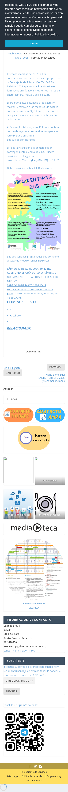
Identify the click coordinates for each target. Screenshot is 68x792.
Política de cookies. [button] (47, 34)
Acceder (8, 388)
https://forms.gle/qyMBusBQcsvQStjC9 (37, 160)
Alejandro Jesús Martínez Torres (42, 53)
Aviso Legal (12, 776)
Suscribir (12, 691)
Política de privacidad (32, 776)
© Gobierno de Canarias (34, 771)
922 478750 (10, 642)
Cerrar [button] (34, 43)
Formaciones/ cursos (43, 57)
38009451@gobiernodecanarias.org (24, 646)
